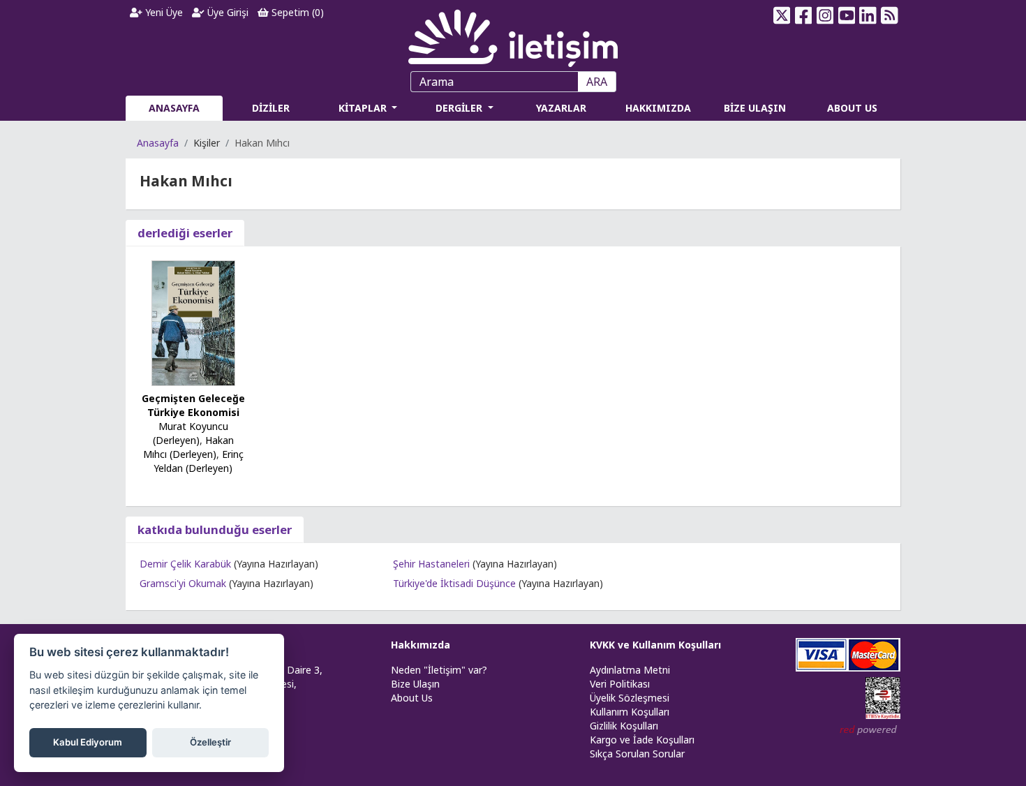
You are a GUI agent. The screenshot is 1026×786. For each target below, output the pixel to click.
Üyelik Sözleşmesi (629, 697)
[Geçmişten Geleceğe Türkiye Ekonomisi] (193, 322)
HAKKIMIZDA (658, 107)
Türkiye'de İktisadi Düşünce (454, 583)
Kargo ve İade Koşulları (642, 739)
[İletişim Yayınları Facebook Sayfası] (804, 15)
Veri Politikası (620, 683)
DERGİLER (460, 107)
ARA (596, 81)
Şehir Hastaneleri (431, 563)
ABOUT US (852, 107)
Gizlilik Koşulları (624, 725)
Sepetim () (296, 12)
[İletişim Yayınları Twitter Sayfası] (782, 15)
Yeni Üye (162, 12)
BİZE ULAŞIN (755, 107)
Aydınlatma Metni (630, 669)
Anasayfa (158, 142)
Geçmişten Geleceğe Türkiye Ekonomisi (193, 405)
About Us (412, 697)
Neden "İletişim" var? (439, 669)
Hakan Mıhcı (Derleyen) (188, 447)
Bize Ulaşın (415, 683)
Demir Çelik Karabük (185, 563)
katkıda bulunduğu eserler (214, 529)
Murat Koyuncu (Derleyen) (190, 433)
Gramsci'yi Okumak (183, 583)
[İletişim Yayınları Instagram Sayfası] (825, 15)
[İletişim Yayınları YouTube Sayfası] (846, 15)
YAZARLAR (561, 107)
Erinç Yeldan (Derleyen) (199, 461)
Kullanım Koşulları (629, 711)
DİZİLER (271, 107)
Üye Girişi (226, 12)
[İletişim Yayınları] (513, 34)
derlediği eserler (184, 233)
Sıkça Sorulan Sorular (637, 753)
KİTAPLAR (364, 107)
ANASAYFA (174, 107)
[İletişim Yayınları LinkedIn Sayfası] (868, 15)
